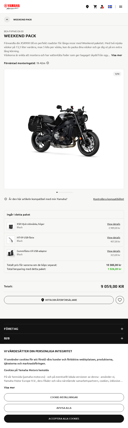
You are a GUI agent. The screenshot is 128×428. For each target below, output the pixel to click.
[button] (120, 6)
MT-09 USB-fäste (25, 237)
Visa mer (9, 387)
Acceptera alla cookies (64, 418)
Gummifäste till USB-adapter (32, 250)
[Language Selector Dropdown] (110, 6)
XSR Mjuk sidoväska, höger (30, 223)
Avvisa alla (64, 407)
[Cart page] (95, 7)
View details (113, 223)
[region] (64, 386)
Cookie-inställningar (64, 397)
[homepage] (12, 7)
